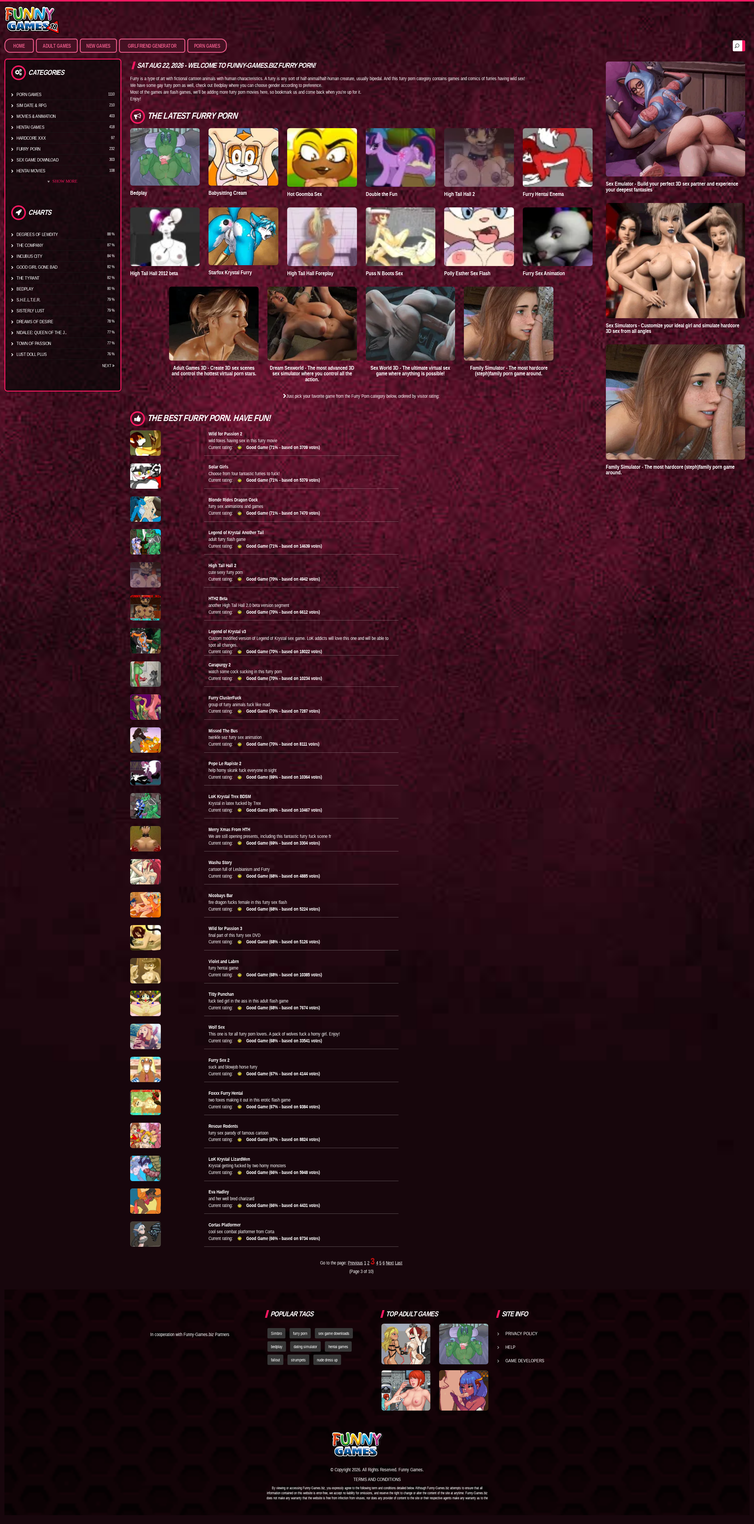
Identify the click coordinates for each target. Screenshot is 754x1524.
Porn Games (29, 94)
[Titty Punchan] (145, 1003)
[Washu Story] (145, 871)
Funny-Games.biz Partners (206, 1334)
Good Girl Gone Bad (36, 267)
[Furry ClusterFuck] (145, 707)
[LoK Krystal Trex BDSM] (145, 805)
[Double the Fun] (401, 157)
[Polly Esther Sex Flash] (479, 236)
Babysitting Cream (228, 193)
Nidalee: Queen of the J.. (41, 332)
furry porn (300, 1333)
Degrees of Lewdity (37, 234)
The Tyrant (27, 277)
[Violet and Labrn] (145, 970)
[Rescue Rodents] (145, 1135)
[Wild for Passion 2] (145, 443)
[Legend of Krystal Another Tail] (145, 541)
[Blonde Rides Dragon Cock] (145, 509)
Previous (355, 1262)
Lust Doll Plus (31, 354)
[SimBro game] (405, 1344)
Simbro (276, 1333)
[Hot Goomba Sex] (322, 157)
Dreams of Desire (34, 321)
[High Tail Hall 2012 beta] (165, 236)
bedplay (276, 1346)
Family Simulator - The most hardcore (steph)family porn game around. (509, 371)
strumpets (298, 1360)
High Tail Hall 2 (459, 194)
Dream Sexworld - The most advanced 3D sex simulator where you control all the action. (312, 374)
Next (107, 365)
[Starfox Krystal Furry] (243, 236)
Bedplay (24, 288)
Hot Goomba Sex (304, 194)
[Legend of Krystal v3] (145, 640)
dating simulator (305, 1346)
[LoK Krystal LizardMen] (145, 1168)
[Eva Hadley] (145, 1201)
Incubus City (29, 256)
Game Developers (524, 1360)
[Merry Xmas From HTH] (145, 838)
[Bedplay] (165, 157)
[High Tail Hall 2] (479, 157)
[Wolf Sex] (145, 1036)
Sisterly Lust (30, 310)
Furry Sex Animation (544, 273)
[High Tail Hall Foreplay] (322, 236)
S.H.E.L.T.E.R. (28, 299)
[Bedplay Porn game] (463, 1344)
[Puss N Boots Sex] (401, 236)
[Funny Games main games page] (468, 1444)
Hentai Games (30, 127)
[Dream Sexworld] (312, 323)
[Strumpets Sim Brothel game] (463, 1390)
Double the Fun (381, 194)
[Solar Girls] (145, 476)
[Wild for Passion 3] (145, 937)
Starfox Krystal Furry (230, 272)
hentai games (338, 1346)
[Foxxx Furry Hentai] (145, 1102)
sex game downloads (333, 1333)
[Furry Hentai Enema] (558, 157)
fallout (275, 1360)
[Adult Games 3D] (214, 323)
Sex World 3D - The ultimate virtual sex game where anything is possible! (410, 371)
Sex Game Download (37, 159)
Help (510, 1347)
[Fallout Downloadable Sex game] (405, 1390)
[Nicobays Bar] (145, 904)
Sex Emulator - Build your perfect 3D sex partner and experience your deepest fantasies (672, 187)
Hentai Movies (30, 170)
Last (398, 1262)
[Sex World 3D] (410, 323)
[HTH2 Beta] (145, 607)
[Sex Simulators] (675, 260)
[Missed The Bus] (145, 740)
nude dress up (327, 1360)
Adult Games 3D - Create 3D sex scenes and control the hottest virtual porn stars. (214, 371)
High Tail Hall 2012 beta (154, 273)
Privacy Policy (521, 1333)
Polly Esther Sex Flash (467, 273)
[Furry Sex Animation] (558, 236)
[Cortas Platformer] (145, 1234)
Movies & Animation (36, 116)
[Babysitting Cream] (243, 157)
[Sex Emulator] (675, 119)
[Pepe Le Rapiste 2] (145, 772)
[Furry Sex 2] (145, 1069)
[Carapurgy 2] (145, 674)
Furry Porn (28, 148)
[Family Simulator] (508, 323)
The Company (29, 245)
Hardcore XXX (31, 138)
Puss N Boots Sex (384, 273)
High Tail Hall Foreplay (310, 273)
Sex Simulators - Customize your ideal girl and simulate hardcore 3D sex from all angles (672, 328)
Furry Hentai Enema (543, 194)
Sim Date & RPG (31, 105)
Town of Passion (33, 343)
